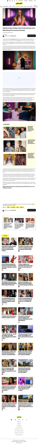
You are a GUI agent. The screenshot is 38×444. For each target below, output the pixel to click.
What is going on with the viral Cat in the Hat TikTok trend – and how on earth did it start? (9, 353)
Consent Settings (19, 432)
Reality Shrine (29, 6)
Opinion (21, 6)
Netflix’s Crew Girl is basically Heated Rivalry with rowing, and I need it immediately (25, 353)
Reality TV (21, 207)
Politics (17, 6)
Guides (25, 6)
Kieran (19, 40)
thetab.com (17, 440)
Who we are (21, 0)
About (19, 423)
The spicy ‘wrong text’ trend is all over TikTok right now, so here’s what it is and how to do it (25, 335)
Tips (35, 0)
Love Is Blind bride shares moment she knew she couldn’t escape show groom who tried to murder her (31, 155)
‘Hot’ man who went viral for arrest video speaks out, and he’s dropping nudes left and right (31, 141)
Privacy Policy (19, 434)
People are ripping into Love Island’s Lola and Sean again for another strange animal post (25, 283)
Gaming (14, 6)
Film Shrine (35, 6)
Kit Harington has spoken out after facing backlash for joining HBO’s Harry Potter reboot (9, 283)
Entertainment (5, 6)
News (1, 6)
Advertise (31, 0)
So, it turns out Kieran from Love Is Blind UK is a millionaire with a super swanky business (19, 226)
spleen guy (11, 43)
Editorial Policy (19, 429)
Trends (10, 6)
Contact (25, 0)
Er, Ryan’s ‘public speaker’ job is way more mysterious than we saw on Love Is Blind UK (25, 300)
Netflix (14, 204)
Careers (19, 425)
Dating (8, 207)
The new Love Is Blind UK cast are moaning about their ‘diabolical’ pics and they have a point (30, 226)
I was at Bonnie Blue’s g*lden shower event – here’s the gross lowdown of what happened (31, 128)
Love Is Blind (12, 39)
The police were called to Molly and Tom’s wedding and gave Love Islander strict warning (25, 248)
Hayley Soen (7, 35)
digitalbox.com (20, 442)
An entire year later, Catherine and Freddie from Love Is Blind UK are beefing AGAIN (8, 226)
